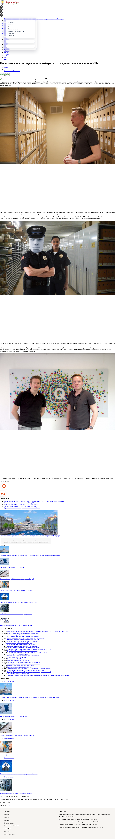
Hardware (6, 814)
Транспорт (7, 831)
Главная (6, 67)
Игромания (7, 820)
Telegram (6, 54)
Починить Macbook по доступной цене (19, 660)
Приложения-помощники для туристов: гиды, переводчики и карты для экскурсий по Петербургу (34, 501)
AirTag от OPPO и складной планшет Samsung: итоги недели (25, 670)
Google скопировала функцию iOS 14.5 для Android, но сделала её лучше (28, 668)
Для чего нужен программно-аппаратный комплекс (23, 655)
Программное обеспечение (12, 71)
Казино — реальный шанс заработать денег (20, 665)
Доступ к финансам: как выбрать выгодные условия (20, 506)
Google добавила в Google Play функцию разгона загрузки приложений (29, 672)
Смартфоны (7, 828)
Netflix (6, 57)
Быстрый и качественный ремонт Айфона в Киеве (22, 646)
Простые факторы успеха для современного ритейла (23, 647)
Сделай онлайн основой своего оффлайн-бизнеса (22, 651)
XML (9, 805)
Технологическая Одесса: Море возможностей (20, 644)
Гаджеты (6, 817)
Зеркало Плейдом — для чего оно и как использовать (23, 664)
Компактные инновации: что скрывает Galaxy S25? (19, 503)
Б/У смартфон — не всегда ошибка (17, 654)
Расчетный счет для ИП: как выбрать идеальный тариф (20, 504)
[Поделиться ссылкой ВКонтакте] (1, 74)
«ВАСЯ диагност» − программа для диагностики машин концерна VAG (29, 649)
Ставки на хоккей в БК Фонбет (16, 659)
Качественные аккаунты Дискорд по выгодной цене (16, 625)
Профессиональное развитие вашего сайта (20, 667)
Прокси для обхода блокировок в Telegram (19, 643)
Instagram (6, 51)
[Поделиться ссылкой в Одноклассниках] (9, 74)
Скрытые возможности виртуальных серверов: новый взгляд (22, 508)
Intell (5, 59)
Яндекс (6, 55)
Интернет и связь (9, 681)
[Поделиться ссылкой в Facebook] (3, 74)
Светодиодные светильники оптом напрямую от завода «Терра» (27, 652)
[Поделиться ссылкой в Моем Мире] (7, 74)
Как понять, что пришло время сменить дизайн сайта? (23, 662)
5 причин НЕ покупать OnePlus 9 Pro (18, 673)
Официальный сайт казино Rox (16, 657)
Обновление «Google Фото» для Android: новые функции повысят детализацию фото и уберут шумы (37, 675)
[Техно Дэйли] (9, 5)
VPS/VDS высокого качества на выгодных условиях (16, 614)
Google (6, 52)
